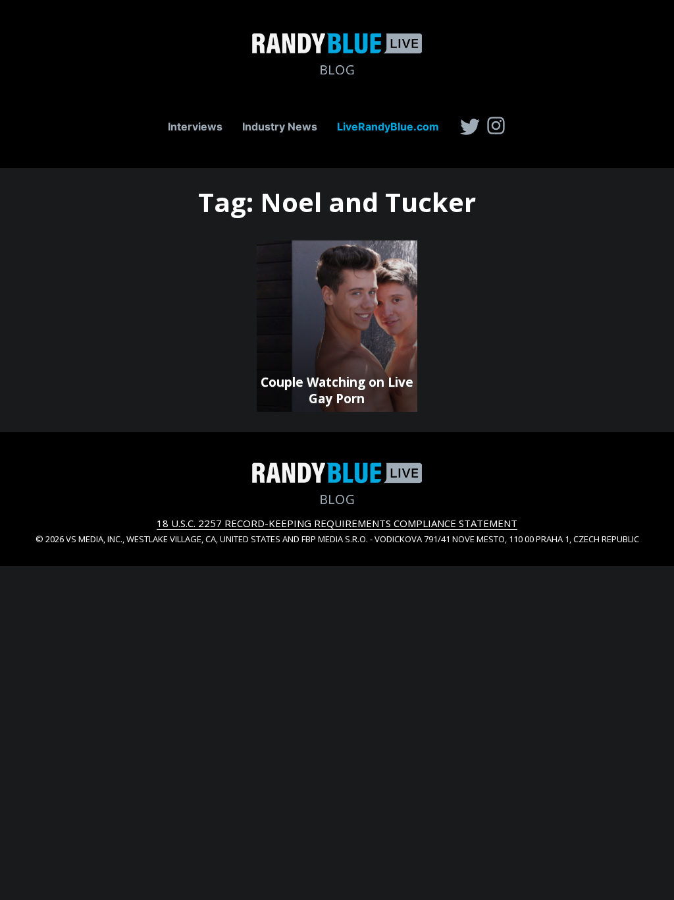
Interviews (195, 126)
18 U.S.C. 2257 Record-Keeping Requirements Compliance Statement (337, 523)
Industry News (279, 126)
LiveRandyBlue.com (388, 126)
